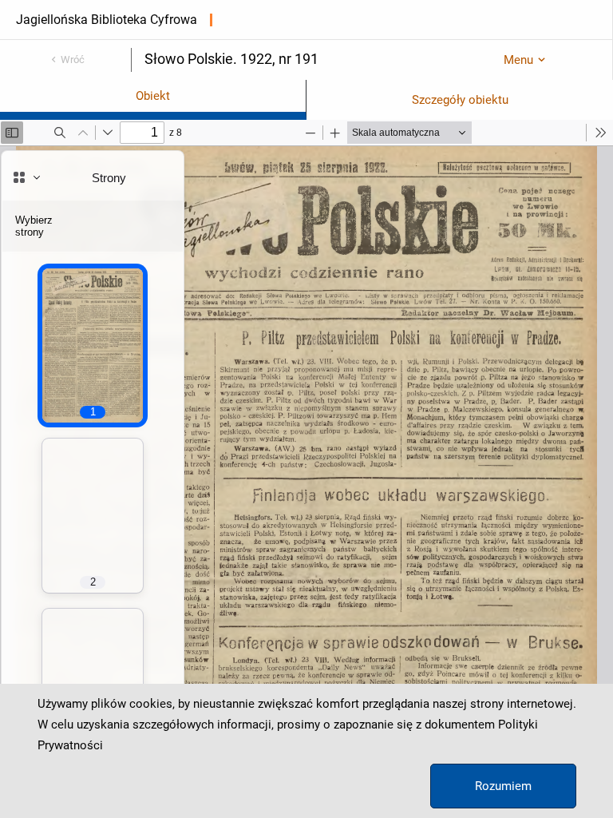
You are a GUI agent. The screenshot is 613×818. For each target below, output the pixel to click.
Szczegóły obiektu (460, 100)
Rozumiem (503, 786)
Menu (518, 60)
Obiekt (153, 96)
